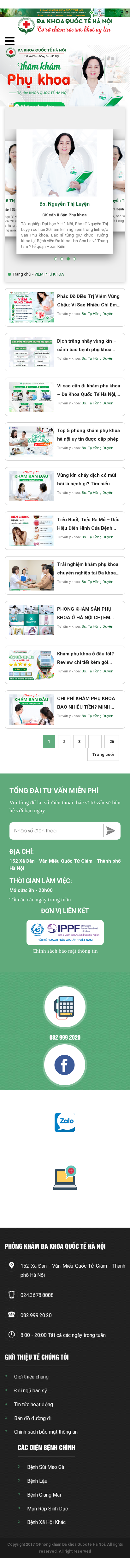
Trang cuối (103, 754)
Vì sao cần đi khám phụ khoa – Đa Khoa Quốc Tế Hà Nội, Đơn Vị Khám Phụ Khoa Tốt (88, 394)
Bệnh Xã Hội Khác (46, 1522)
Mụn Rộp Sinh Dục (47, 1509)
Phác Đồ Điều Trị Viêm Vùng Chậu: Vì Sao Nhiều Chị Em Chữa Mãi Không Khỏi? (88, 305)
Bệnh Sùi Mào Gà (45, 1467)
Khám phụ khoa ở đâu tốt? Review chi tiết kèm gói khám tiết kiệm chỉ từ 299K (86, 662)
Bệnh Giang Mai (44, 1495)
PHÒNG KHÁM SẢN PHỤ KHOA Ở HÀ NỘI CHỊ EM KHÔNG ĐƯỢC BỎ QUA (84, 617)
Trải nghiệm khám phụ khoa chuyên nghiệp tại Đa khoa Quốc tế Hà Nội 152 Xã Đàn (87, 573)
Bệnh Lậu (37, 1481)
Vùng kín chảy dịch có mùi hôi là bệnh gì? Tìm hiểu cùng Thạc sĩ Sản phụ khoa (87, 483)
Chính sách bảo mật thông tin (65, 951)
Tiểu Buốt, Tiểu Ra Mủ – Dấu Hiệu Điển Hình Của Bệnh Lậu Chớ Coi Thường (88, 528)
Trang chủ (22, 274)
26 (111, 741)
